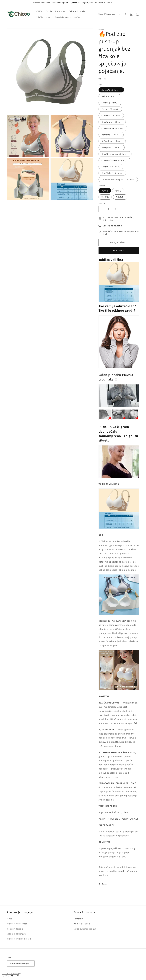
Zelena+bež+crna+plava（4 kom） (118, 179)
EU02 (15, 973)
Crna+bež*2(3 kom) (111, 166)
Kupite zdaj (118, 250)
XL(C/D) (105, 197)
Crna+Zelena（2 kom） (113, 128)
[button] (125, 14)
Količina (102, 203)
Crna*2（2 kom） (110, 102)
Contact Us (79, 918)
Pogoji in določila (15, 929)
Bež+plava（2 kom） (112, 147)
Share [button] (104, 884)
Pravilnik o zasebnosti (17, 923)
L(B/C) (118, 190)
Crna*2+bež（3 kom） (112, 173)
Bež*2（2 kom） (109, 96)
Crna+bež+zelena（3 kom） (115, 154)
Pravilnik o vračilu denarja (19, 938)
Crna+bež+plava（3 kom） (114, 160)
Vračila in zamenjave (16, 933)
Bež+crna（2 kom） (111, 134)
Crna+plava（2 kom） (112, 122)
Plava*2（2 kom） (110, 109)
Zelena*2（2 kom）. (111, 90)
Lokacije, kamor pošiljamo (86, 929)
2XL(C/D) (120, 197)
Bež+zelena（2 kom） (112, 141)
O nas (9, 918)
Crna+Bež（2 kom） (111, 115)
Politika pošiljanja (82, 923)
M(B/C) (105, 190)
